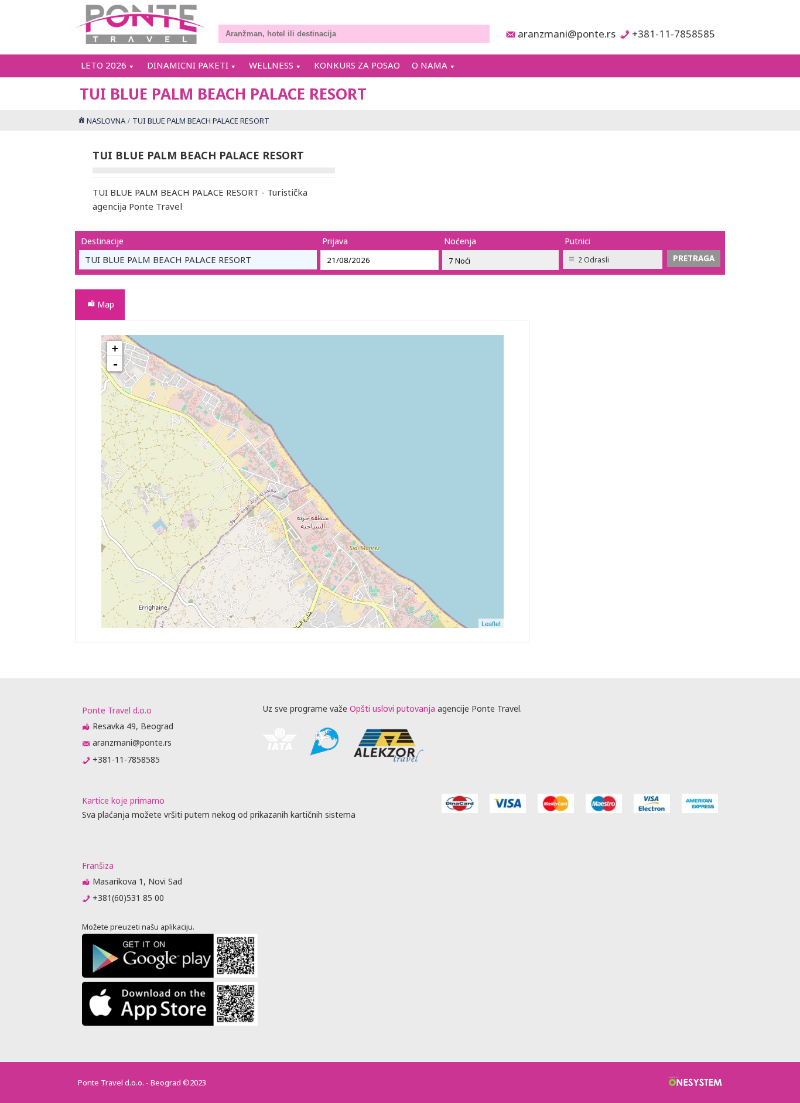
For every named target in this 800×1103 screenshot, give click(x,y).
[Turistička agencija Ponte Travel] (140, 24)
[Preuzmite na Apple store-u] (170, 1022)
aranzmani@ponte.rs (563, 33)
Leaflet (491, 623)
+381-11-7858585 (673, 33)
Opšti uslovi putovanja (392, 708)
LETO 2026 (104, 65)
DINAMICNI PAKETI (187, 65)
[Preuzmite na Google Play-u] (170, 974)
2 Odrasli (593, 260)
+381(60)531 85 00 (128, 897)
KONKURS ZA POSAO (357, 65)
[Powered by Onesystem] (695, 1082)
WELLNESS (271, 65)
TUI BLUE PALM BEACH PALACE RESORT (305, 485)
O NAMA (429, 65)
